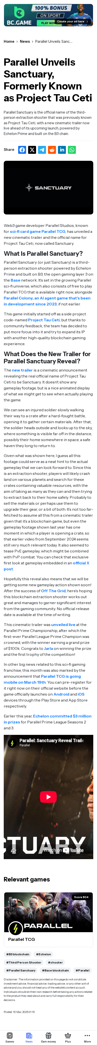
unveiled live (63, 624)
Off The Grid (53, 590)
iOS (81, 694)
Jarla (48, 648)
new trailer (22, 370)
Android (61, 694)
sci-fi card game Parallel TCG (37, 231)
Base (16, 280)
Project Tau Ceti (44, 319)
